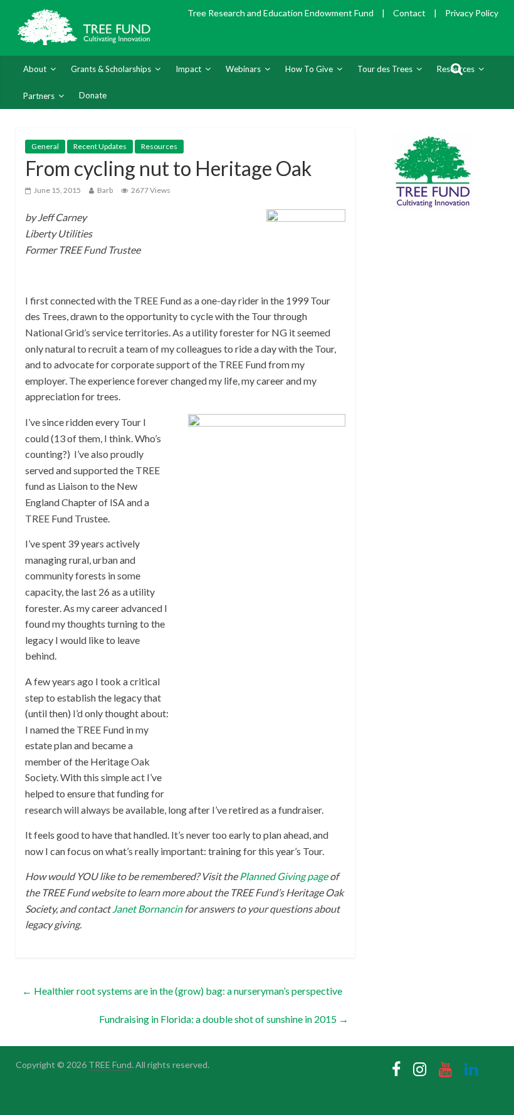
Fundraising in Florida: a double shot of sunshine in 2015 (224, 1019)
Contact (409, 13)
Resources (159, 146)
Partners (39, 96)
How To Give (309, 69)
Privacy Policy (471, 13)
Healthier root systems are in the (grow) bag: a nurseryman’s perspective (182, 991)
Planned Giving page (283, 876)
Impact (188, 69)
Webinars (243, 69)
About (34, 69)
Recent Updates (100, 146)
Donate (93, 95)
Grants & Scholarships (111, 69)
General (45, 146)
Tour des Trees (384, 69)
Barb (105, 190)
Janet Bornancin (147, 909)
